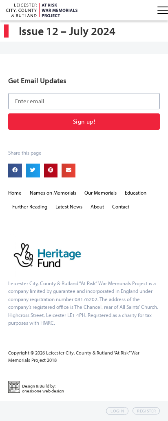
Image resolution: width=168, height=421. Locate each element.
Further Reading (29, 206)
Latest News (68, 206)
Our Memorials (100, 192)
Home (15, 192)
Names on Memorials (53, 192)
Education (135, 192)
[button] (15, 170)
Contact (120, 206)
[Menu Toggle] (162, 10)
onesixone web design (43, 391)
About (97, 206)
